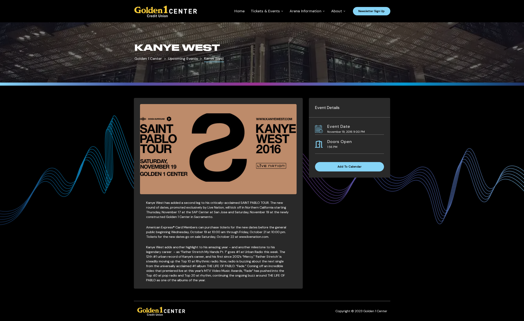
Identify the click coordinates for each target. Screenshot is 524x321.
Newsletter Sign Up (371, 11)
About (336, 11)
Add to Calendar (350, 166)
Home (239, 11)
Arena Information (305, 11)
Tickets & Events (265, 11)
